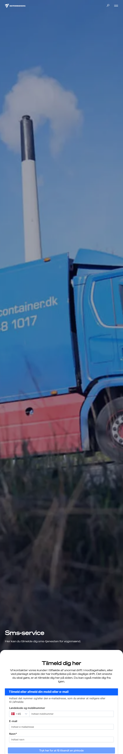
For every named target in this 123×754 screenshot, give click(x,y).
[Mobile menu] (115, 6)
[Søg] (108, 6)
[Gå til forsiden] (15, 5)
